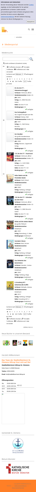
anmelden (19, 37)
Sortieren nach (10, 74)
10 (8, 81)
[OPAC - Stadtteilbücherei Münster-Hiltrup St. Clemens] (14, 29)
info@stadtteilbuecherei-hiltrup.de (15, 374)
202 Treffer (18, 81)
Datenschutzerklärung (7, 16)
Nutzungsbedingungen (18, 488)
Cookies (31, 5)
